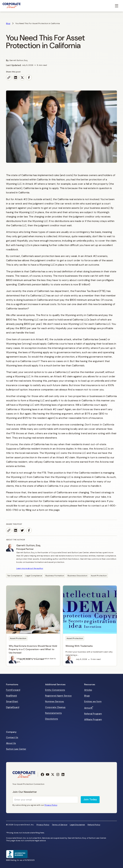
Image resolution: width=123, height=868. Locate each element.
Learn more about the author (29, 568)
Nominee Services (54, 701)
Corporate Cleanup (55, 707)
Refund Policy (94, 825)
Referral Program (93, 713)
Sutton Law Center (16, 748)
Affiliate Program (93, 719)
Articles (88, 689)
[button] (116, 6)
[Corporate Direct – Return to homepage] (11, 6)
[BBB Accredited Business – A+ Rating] (17, 857)
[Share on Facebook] (29, 77)
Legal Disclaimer (77, 825)
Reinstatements (53, 713)
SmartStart (12, 701)
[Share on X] (22, 77)
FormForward (13, 689)
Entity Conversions (55, 689)
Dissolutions (51, 718)
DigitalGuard (12, 707)
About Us (11, 743)
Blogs (87, 695)
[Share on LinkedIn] (15, 77)
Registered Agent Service (58, 695)
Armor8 (88, 707)
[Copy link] (9, 77)
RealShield (11, 695)
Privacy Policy (43, 825)
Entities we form (93, 701)
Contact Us (12, 737)
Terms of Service (59, 825)
